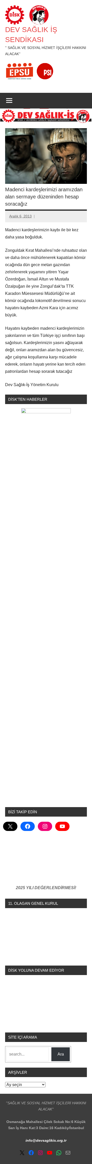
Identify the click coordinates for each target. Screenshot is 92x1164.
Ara (60, 1054)
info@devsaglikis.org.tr (46, 1140)
